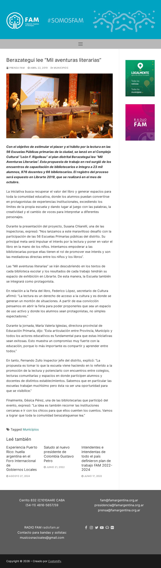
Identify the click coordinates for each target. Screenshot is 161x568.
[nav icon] (80, 44)
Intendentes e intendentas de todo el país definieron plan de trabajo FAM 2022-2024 (96, 458)
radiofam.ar (50, 527)
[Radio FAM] (107, 527)
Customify (54, 561)
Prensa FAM (17, 67)
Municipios (60, 67)
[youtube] (102, 527)
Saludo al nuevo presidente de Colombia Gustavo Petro (59, 454)
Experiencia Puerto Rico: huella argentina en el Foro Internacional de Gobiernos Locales (21, 458)
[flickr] (112, 527)
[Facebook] (86, 527)
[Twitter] (96, 527)
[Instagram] (91, 527)
